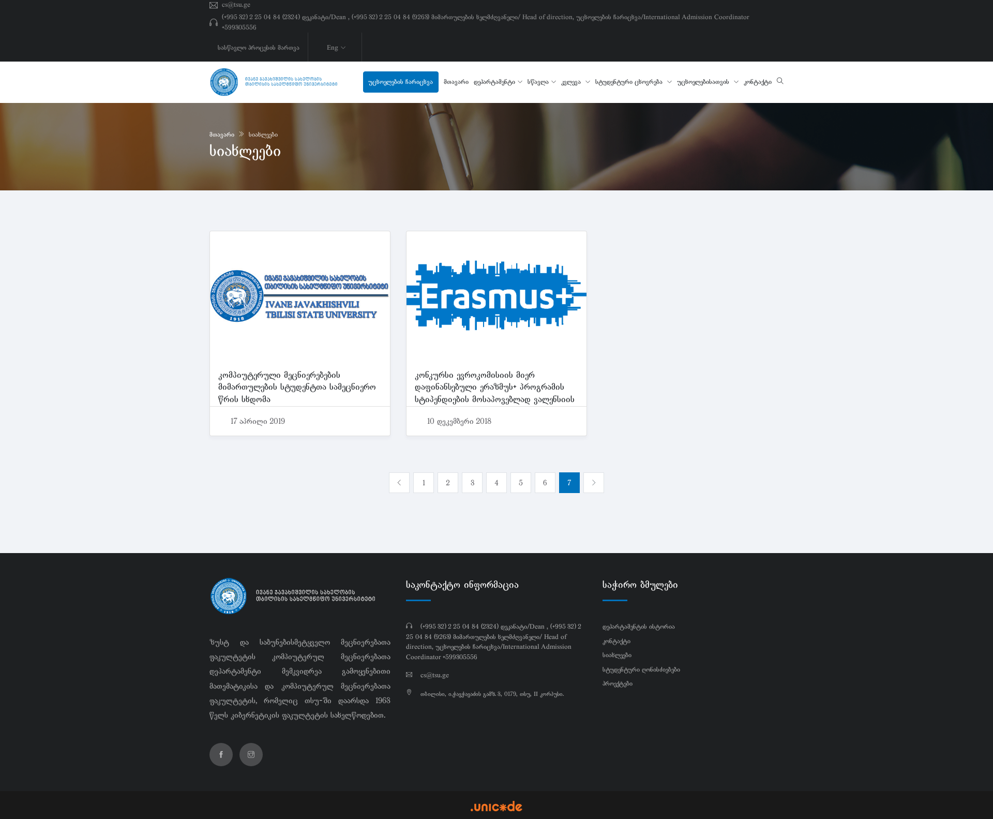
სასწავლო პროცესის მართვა (258, 47)
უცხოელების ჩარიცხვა (400, 82)
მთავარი (456, 82)
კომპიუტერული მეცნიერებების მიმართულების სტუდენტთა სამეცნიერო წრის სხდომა (297, 387)
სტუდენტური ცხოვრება (630, 82)
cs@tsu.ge (236, 5)
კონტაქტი (758, 82)
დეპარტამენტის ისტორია (639, 626)
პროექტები (618, 683)
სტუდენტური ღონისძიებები (641, 669)
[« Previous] (399, 482)
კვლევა (572, 82)
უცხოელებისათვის (704, 82)
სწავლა (538, 82)
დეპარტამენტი (494, 82)
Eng (332, 47)
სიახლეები (263, 134)
